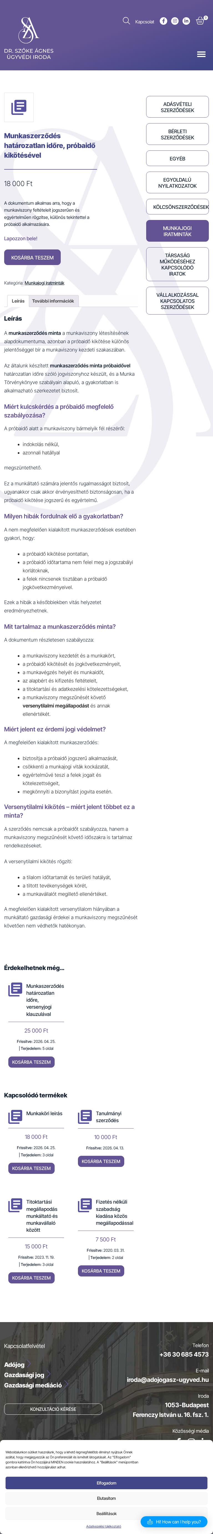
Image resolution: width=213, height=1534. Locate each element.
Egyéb (177, 159)
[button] (174, 1521)
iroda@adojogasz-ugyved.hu (168, 1379)
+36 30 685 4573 (184, 1354)
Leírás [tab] (18, 301)
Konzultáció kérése (53, 1409)
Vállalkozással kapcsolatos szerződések (177, 301)
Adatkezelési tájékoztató (103, 1526)
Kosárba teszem (32, 258)
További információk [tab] (53, 301)
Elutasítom (106, 1498)
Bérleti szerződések (177, 134)
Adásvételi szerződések (177, 107)
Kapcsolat (144, 21)
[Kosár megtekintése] (200, 21)
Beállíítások (107, 1513)
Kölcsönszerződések (181, 207)
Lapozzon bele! (20, 238)
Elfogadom (106, 1483)
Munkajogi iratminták (44, 283)
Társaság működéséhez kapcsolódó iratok (177, 265)
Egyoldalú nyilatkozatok (177, 183)
